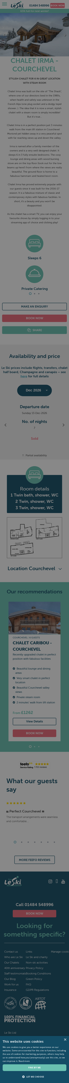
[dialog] (34, 541)
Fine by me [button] (34, 1067)
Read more (24, 1061)
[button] (34, 1077)
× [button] (65, 1039)
